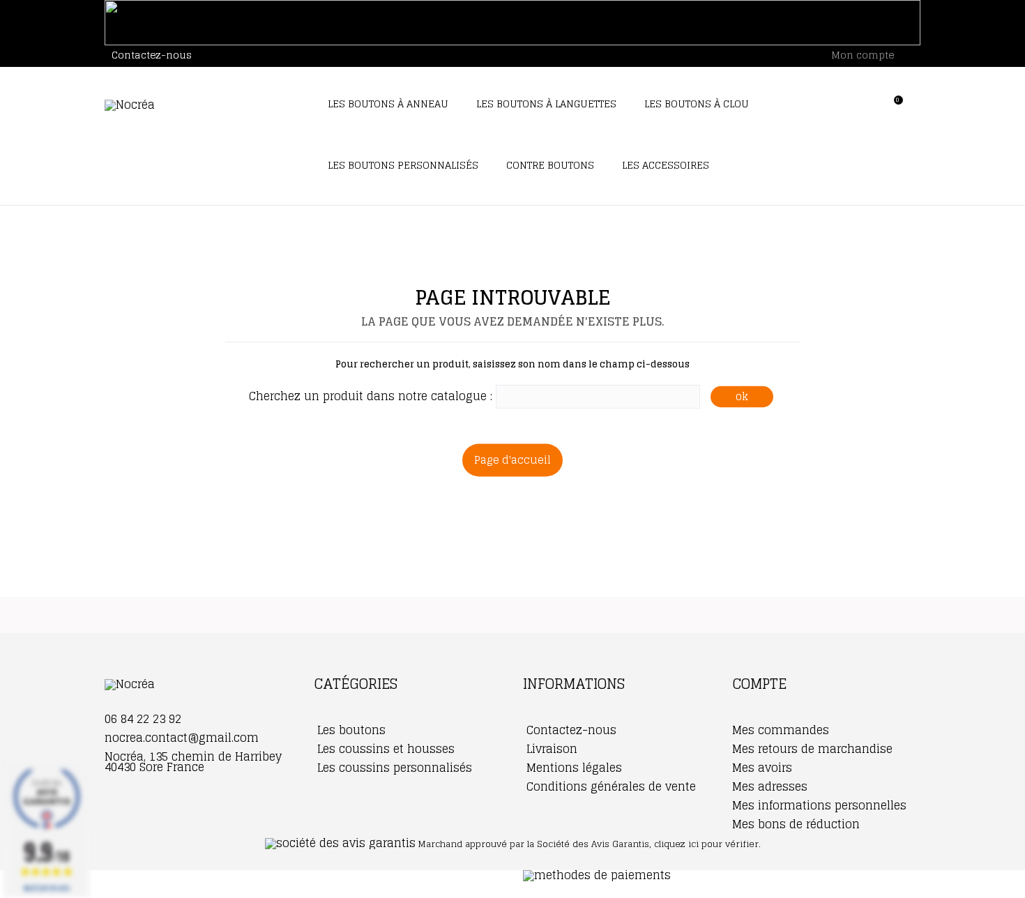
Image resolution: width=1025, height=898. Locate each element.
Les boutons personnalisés (403, 165)
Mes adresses (769, 786)
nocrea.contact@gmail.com (182, 737)
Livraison (550, 749)
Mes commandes (780, 730)
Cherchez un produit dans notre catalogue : (370, 396)
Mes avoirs (762, 767)
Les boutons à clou (696, 103)
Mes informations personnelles (819, 805)
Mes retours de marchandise (812, 749)
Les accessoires (665, 165)
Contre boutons (550, 165)
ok (742, 396)
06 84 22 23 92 (143, 719)
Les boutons (350, 730)
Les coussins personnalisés (393, 767)
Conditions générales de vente (609, 786)
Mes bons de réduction (796, 824)
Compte (759, 684)
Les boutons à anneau (388, 103)
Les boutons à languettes (546, 103)
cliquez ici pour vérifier (706, 844)
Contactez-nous (152, 54)
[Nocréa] (199, 105)
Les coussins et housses (384, 749)
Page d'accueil (512, 459)
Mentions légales (572, 767)
